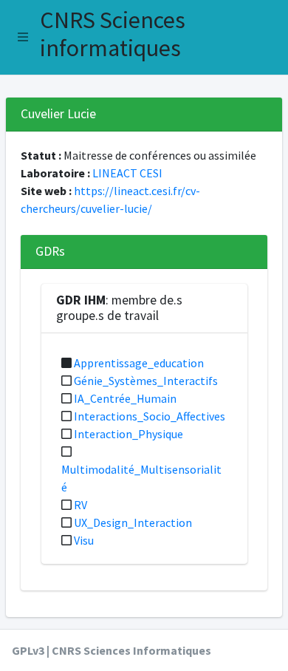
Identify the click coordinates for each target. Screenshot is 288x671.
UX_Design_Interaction (133, 522)
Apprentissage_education (139, 362)
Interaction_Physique (128, 433)
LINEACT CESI (127, 173)
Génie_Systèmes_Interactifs (146, 380)
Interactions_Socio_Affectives (149, 416)
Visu (84, 540)
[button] (23, 37)
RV (80, 504)
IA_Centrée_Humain (125, 398)
